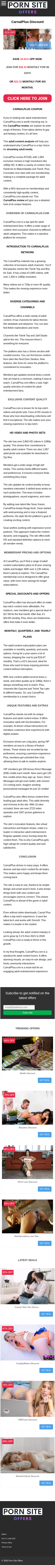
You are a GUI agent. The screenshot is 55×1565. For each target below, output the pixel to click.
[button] (3, 3)
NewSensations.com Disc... (27, 1236)
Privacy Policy (7, 1543)
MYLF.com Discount (27, 1182)
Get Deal (45, 1080)
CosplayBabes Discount (27, 1363)
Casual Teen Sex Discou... (27, 1307)
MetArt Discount (27, 1073)
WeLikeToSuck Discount (27, 1476)
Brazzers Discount (27, 1127)
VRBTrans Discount (27, 1419)
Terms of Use (7, 1547)
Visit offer (38, 45)
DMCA (4, 1534)
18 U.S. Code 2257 (9, 1538)
